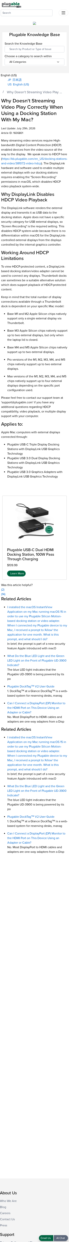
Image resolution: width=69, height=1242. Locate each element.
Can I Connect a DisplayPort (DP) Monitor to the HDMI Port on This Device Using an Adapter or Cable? (36, 707)
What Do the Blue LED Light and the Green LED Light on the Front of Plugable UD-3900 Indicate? (37, 660)
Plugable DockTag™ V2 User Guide (30, 686)
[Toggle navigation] (63, 13)
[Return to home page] (11, 5)
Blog (3, 1207)
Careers (5, 1213)
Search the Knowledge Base (23, 44)
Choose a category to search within (28, 56)
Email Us (46, 1238)
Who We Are (8, 1201)
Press (3, 1225)
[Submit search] (56, 12)
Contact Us (7, 1219)
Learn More (17, 573)
